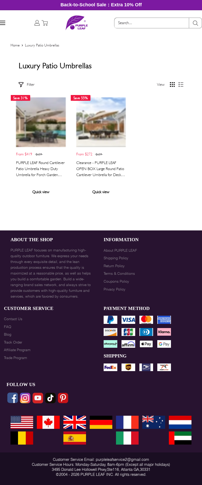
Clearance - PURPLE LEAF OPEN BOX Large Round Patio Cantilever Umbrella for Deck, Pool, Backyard (100, 169)
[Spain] (74, 438)
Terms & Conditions (119, 273)
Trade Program (15, 358)
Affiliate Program (17, 350)
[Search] (195, 23)
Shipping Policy (116, 258)
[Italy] (127, 438)
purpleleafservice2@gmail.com (122, 459)
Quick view (40, 191)
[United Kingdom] (74, 422)
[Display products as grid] (172, 84)
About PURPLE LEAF (120, 250)
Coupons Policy (116, 281)
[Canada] (48, 422)
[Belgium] (22, 438)
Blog (7, 334)
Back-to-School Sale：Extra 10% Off (101, 4)
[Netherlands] (180, 422)
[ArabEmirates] (180, 438)
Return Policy (114, 266)
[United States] (22, 422)
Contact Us (13, 319)
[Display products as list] (181, 84)
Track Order (13, 342)
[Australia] (153, 422)
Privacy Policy (114, 289)
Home (15, 45)
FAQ (7, 327)
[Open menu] (2, 23)
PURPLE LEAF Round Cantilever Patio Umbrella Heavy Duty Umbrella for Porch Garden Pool (40, 169)
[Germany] (101, 422)
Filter (30, 84)
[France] (127, 422)
